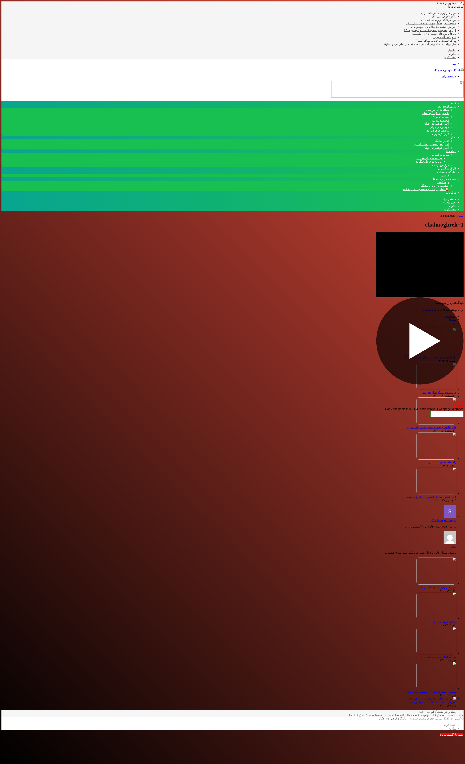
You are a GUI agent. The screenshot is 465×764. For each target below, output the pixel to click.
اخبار (453, 137)
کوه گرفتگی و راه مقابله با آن (438, 19)
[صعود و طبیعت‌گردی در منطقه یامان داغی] (436, 688)
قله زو (445, 175)
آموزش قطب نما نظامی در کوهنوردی (433, 26)
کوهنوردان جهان (439, 127)
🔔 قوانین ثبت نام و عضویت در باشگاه (426, 189)
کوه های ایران (440, 116)
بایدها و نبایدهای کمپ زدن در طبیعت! (434, 33)
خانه (461, 215)
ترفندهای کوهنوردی (437, 130)
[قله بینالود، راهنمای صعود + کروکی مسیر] (436, 423)
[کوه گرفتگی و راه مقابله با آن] (436, 653)
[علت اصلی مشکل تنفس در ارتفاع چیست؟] (436, 493)
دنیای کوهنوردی (447, 106)
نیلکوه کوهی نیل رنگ (444, 16)
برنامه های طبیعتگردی (428, 161)
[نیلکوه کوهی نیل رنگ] (436, 618)
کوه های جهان (440, 120)
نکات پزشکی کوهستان (435, 113)
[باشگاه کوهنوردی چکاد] (449, 70)
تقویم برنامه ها (440, 154)
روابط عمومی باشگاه (443, 520)
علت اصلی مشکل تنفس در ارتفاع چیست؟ (430, 496)
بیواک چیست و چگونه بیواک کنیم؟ (436, 40)
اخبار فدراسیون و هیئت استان (431, 144)
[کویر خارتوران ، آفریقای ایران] (436, 583)
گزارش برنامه (440, 165)
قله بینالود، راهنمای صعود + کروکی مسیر (431, 427)
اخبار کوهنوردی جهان (436, 123)
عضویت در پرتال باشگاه (434, 185)
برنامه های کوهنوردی (429, 158)
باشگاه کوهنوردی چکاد (392, 718)
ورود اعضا (443, 182)
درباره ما (451, 192)
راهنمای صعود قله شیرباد (441, 462)
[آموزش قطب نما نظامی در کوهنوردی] (432, 698)
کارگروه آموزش (446, 168)
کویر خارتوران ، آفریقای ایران (438, 13)
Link (461, 402)
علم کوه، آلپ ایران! (444, 37)
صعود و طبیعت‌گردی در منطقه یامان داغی (431, 23)
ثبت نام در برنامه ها (444, 178)
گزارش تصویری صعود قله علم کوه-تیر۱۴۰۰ (430, 30)
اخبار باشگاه (441, 140)
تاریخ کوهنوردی (440, 134)
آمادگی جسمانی (446, 171)
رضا (453, 546)
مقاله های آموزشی (437, 109)
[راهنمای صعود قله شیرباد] (436, 458)
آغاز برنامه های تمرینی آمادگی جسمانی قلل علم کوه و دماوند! (419, 44)
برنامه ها (451, 151)
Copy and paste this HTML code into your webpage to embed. (424, 409)
